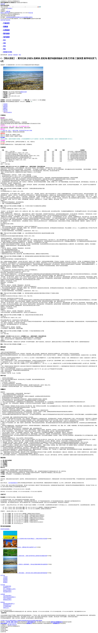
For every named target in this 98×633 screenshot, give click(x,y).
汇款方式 (5, 576)
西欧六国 (28, 17)
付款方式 (5, 111)
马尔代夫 (22, 17)
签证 (4, 40)
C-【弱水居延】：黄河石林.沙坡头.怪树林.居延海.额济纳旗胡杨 (32, 572)
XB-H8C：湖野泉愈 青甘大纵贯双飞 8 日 (26, 547)
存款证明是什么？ (7, 605)
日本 (15, 17)
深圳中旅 (10, 54)
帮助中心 (3, 12)
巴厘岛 (18, 17)
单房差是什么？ (7, 587)
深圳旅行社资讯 (7, 52)
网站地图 (36, 620)
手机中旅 (31, 12)
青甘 (20, 54)
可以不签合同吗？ (7, 595)
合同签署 (3, 594)
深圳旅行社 (15, 482)
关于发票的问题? (7, 586)
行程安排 (5, 105)
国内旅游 (6, 33)
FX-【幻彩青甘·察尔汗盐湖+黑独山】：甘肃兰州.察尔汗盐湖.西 (32, 538)
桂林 (11, 17)
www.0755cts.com (12, 623)
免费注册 (8, 11)
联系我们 (5, 582)
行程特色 (5, 104)
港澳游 (5, 26)
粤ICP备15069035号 (12, 624)
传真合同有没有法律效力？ (9, 597)
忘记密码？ (10, 8)
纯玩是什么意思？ (7, 590)
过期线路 (40, 620)
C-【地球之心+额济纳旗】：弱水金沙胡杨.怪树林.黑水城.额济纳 (32, 564)
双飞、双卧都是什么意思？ (9, 589)
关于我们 (3, 620)
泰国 (13, 17)
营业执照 (5, 579)
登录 (2, 4)
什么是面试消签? (7, 606)
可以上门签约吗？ (7, 598)
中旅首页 (6, 23)
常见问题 (3, 584)
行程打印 (9, 112)
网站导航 (7, 12)
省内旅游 (6, 37)
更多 (31, 17)
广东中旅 (10, 482)
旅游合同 (5, 580)
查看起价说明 (23, 91)
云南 (7, 17)
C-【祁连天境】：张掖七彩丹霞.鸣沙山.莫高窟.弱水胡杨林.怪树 (32, 555)
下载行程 (5, 112)
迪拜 (25, 17)
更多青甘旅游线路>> (5, 529)
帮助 (4, 49)
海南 (9, 17)
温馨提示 (5, 108)
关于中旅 (3, 575)
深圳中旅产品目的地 (5, 20)
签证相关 (3, 602)
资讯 (4, 46)
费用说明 (5, 106)
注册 (4, 4)
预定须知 (5, 109)
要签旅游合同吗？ (7, 599)
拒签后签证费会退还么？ (9, 603)
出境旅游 (6, 30)
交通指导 (11, 620)
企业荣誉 (5, 578)
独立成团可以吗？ (7, 591)
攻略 (4, 43)
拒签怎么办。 (6, 607)
